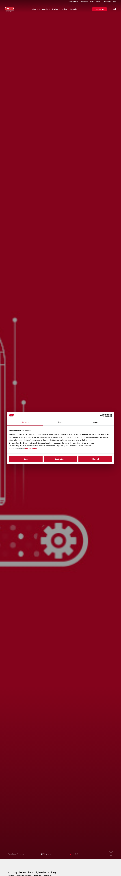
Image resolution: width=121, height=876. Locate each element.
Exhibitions (84, 1)
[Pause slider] (111, 853)
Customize (59, 459)
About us (35, 9)
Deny (26, 459)
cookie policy (31, 448)
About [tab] (96, 422)
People (92, 1)
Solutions (55, 9)
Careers (98, 1)
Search (110, 9)
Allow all (95, 459)
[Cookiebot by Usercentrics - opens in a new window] (101, 415)
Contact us (99, 9)
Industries (45, 9)
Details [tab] (60, 422)
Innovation (73, 9)
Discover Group (73, 1)
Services (64, 9)
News (114, 1)
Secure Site (107, 1)
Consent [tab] (25, 422)
